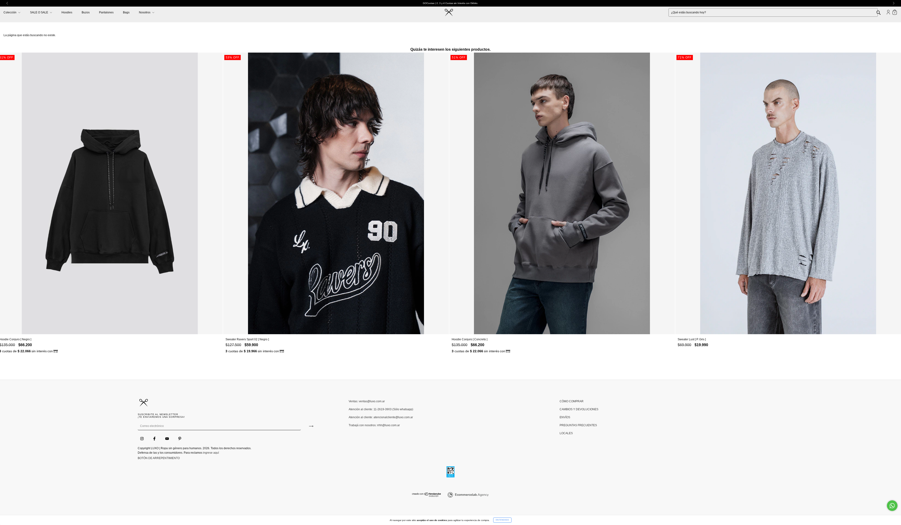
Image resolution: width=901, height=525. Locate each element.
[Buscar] (882, 12)
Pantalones (106, 12)
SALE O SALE (39, 12)
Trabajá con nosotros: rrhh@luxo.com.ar (374, 425)
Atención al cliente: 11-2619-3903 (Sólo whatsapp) (381, 409)
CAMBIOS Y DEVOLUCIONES (579, 409)
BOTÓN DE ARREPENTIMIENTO (159, 458)
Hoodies (66, 12)
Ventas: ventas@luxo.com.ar (367, 401)
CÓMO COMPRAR (572, 401)
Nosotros (145, 12)
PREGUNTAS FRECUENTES (578, 425)
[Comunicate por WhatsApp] (892, 505)
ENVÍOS (565, 417)
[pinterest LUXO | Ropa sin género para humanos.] (180, 438)
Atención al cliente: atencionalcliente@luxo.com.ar (381, 417)
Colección (10, 12)
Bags (126, 12)
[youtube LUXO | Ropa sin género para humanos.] (167, 438)
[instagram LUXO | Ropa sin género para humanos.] (142, 438)
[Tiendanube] (426, 496)
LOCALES (566, 433)
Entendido (502, 520)
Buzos (86, 12)
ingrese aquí (211, 452)
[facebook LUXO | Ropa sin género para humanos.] (154, 438)
